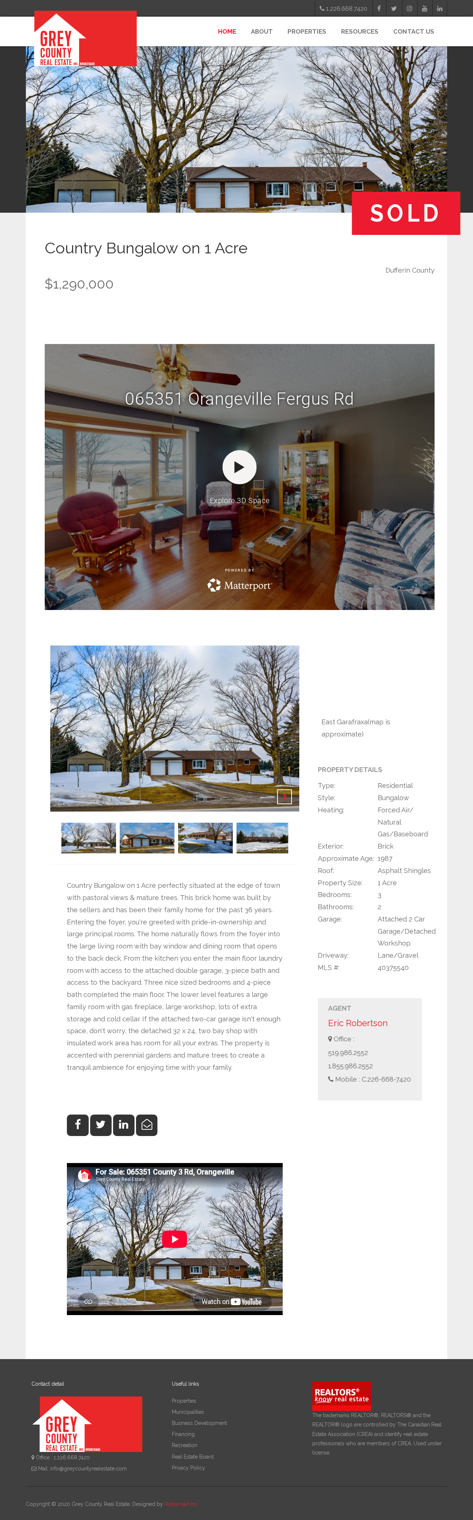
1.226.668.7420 (345, 8)
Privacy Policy (188, 1468)
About (262, 31)
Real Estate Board (193, 1457)
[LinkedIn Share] (124, 1125)
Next (284, 796)
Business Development (199, 1423)
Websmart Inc (181, 1504)
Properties (306, 31)
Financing (183, 1434)
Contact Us (413, 31)
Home (227, 31)
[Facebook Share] (77, 1125)
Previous (266, 796)
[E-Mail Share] (146, 1125)
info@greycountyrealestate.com (88, 1469)
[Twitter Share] (101, 1125)
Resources (359, 31)
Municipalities (188, 1412)
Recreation (184, 1445)
